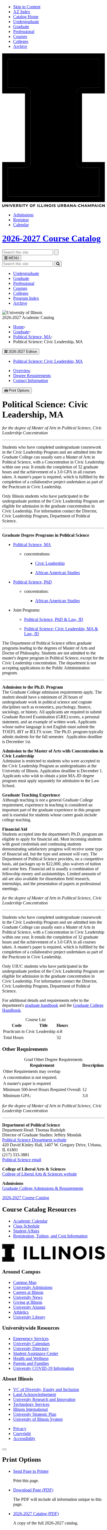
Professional (23, 31)
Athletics (21, 1312)
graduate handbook (41, 1005)
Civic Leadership (50, 563)
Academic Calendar (30, 1221)
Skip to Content (26, 6)
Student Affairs (26, 1231)
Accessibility (24, 1438)
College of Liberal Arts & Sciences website (39, 1174)
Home (18, 326)
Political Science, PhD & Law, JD (53, 619)
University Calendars (31, 1343)
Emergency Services (31, 1338)
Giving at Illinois (27, 1302)
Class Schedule (26, 1226)
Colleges (20, 41)
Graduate (21, 26)
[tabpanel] (53, 658)
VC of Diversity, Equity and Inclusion (46, 1389)
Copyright (22, 1433)
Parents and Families (31, 1363)
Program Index (26, 298)
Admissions (23, 214)
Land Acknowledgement (34, 1394)
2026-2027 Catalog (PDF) (36, 1513)
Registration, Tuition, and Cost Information (50, 1236)
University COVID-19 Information (43, 1368)
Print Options (20, 390)
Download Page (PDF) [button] (33, 1490)
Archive (20, 46)
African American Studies (57, 572)
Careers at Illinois (28, 1292)
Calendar (21, 224)
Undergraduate (26, 21)
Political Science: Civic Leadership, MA (48, 361)
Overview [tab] (21, 370)
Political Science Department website (34, 1140)
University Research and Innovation (44, 1399)
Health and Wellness (31, 1358)
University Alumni (29, 1307)
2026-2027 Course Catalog (51, 238)
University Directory (31, 1348)
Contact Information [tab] (30, 380)
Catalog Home (25, 16)
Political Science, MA (32, 336)
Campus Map (24, 1282)
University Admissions (32, 1287)
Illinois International (30, 1409)
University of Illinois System (38, 1419)
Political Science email (21, 1159)
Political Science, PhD (32, 582)
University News (28, 1297)
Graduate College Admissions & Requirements (42, 1188)
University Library (29, 1317)
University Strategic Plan (34, 1414)
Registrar (21, 219)
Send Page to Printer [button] (31, 1471)
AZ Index (21, 11)
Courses (20, 36)
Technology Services (31, 1404)
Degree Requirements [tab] (32, 375)
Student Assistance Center (35, 1353)
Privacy (19, 1428)
